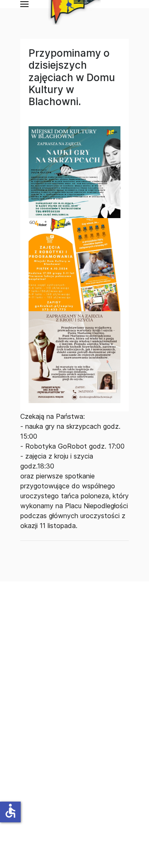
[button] (24, 4)
